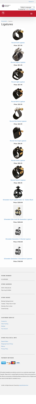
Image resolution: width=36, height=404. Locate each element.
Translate (32, 9)
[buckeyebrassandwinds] (6, 6)
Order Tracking (4, 323)
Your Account (4, 328)
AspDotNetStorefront (23, 385)
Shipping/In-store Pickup (7, 343)
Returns (3, 346)
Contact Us (4, 321)
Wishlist (3, 326)
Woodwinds (4, 21)
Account (31, 1)
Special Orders (4, 341)
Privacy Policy (4, 348)
